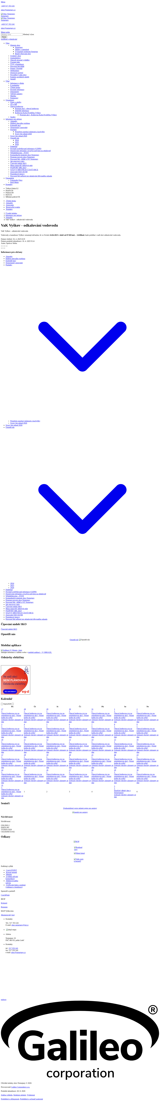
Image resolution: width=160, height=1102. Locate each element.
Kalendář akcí (15, 125)
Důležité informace (22, 111)
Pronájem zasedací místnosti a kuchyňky (30, 132)
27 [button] (2, 710)
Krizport (4, 903)
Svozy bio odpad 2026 (23, 134)
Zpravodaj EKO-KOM (18, 172)
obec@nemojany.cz (18, 952)
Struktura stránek (19, 1095)
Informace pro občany (14, 119)
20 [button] (70, 756)
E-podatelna (14, 85)
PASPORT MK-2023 (18, 168)
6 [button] (69, 725)
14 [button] (92, 741)
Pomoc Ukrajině (16, 68)
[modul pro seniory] (80, 812)
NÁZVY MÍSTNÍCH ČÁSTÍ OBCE (24, 170)
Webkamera (14, 71)
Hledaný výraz (28, 34)
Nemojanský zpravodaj (18, 128)
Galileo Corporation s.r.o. (20, 1087)
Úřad (7, 81)
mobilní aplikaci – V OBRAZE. (40, 652)
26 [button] (47, 771)
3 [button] (1, 725)
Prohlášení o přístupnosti (10, 1099)
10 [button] (2, 741)
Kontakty (9, 184)
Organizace (10, 100)
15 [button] (115, 741)
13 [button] (70, 741)
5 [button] (46, 725)
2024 (17, 140)
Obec (8, 43)
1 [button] (114, 710)
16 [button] (137, 741)
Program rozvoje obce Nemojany (22, 157)
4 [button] (24, 725)
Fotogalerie (10, 178)
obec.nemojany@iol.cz (19, 925)
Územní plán (15, 62)
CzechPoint (5, 895)
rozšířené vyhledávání (9, 39)
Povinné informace (17, 90)
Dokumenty (14, 92)
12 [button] (47, 741)
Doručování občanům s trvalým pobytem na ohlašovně (30, 151)
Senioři (13, 79)
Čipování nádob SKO (18, 163)
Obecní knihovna (16, 106)
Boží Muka (14, 182)
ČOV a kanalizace (17, 64)
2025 (17, 142)
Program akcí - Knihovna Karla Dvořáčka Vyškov (38, 115)
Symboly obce (15, 56)
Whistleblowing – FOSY (19, 153)
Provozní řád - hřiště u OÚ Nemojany (24, 159)
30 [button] (70, 710)
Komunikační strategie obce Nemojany (24, 155)
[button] (82, 419)
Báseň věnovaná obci (23, 54)
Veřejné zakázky (16, 94)
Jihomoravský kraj (8, 915)
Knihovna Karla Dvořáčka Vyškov (28, 113)
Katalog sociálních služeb (19, 77)
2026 (17, 144)
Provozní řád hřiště (17, 66)
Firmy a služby (15, 102)
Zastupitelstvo (15, 58)
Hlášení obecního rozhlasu (20, 123)
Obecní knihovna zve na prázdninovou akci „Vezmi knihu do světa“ (11, 715)
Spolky (13, 117)
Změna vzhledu (6, 1095)
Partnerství (14, 98)
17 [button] (2, 756)
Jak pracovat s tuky (17, 161)
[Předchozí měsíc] (2, 704)
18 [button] (25, 756)
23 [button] (137, 756)
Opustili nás (14, 138)
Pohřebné (13, 146)
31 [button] (92, 710)
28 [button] (25, 710)
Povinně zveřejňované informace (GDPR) (25, 149)
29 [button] (47, 710)
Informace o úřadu (17, 83)
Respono (4, 907)
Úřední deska (15, 87)
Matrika (13, 96)
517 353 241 (13, 948)
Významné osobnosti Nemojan (26, 52)
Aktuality (13, 121)
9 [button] (137, 725)
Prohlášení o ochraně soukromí (31, 1099)
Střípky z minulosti (22, 49)
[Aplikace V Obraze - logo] (11, 650)
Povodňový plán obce (18, 75)
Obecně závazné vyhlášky (20, 60)
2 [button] (137, 710)
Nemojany (19, 47)
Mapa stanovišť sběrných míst (21, 165)
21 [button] (92, 756)
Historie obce (15, 45)
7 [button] (91, 725)
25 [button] (25, 771)
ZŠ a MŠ (13, 104)
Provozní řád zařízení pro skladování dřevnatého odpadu (31, 176)
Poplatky (13, 130)
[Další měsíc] (13, 704)
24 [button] (2, 771)
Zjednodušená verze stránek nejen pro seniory (80, 808)
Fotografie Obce (16, 180)
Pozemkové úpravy (17, 174)
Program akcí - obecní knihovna (27, 109)
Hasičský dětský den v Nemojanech (122, 792)
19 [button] (47, 756)
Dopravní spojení (16, 73)
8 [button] (114, 725)
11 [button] (25, 741)
